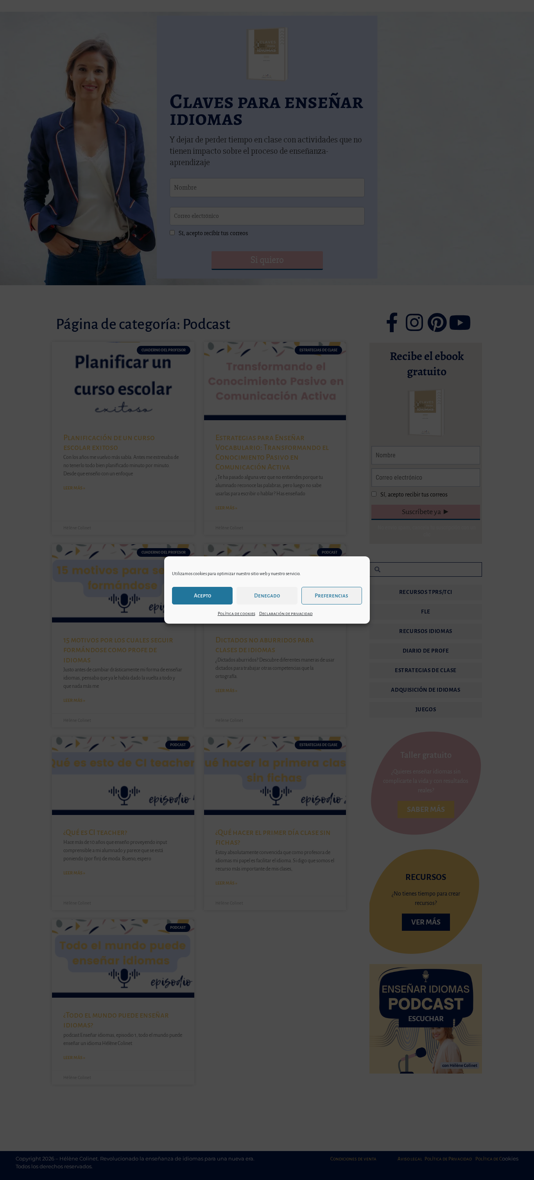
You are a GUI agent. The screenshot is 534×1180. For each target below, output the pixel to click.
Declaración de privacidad (286, 613)
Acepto (202, 596)
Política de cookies (236, 613)
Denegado (267, 596)
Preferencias (331, 596)
